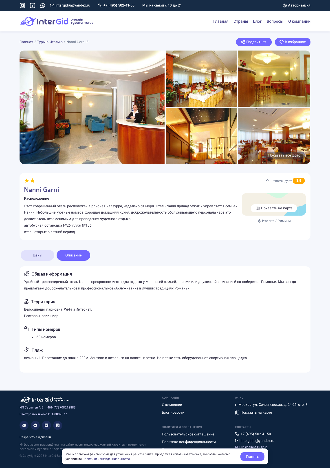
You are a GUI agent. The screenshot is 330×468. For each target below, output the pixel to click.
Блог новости (173, 412)
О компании (299, 21)
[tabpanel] (165, 319)
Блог (257, 21)
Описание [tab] (73, 255)
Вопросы (275, 21)
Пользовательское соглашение (188, 434)
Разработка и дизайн (35, 437)
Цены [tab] (37, 255)
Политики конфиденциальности (106, 459)
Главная (221, 21)
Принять (252, 456)
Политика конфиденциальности (189, 442)
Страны (240, 21)
